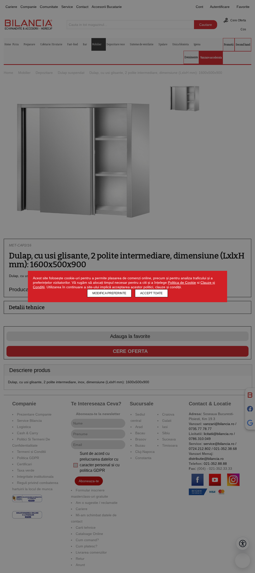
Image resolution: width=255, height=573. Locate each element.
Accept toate (151, 293)
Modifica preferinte (109, 293)
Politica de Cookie (182, 283)
